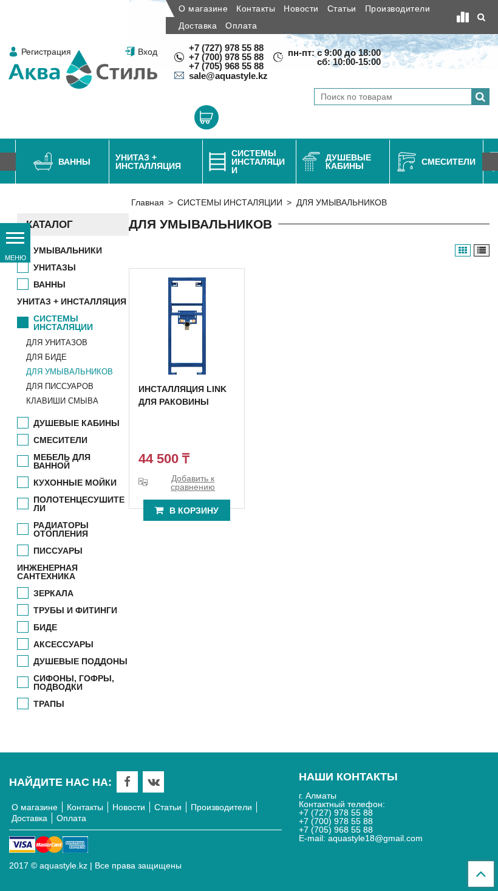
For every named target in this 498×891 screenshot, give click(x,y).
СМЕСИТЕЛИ (60, 440)
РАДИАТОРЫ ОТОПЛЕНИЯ (61, 529)
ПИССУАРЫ (58, 551)
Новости (301, 8)
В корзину (194, 510)
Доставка (198, 25)
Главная (147, 202)
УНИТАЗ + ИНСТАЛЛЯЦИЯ (71, 301)
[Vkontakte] (154, 782)
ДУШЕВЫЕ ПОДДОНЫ (80, 661)
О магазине (203, 8)
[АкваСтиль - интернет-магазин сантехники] (83, 69)
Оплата (241, 25)
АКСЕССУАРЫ (63, 644)
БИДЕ (45, 627)
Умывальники (67, 250)
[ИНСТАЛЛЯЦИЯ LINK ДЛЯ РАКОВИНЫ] (186, 326)
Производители (398, 8)
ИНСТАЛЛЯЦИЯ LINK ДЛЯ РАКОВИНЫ (182, 395)
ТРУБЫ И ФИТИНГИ (75, 610)
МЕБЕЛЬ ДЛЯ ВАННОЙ (61, 461)
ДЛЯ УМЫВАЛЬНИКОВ (69, 371)
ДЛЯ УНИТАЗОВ (56, 342)
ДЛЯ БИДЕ (46, 357)
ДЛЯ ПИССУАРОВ (60, 386)
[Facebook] (127, 782)
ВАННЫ (49, 284)
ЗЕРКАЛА (53, 593)
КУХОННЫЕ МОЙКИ (75, 482)
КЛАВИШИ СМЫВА (62, 400)
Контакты (255, 8)
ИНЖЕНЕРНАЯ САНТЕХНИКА (47, 572)
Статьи (341, 8)
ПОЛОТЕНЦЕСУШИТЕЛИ (78, 504)
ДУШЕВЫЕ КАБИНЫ (76, 423)
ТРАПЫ (48, 704)
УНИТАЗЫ (54, 267)
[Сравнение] (462, 17)
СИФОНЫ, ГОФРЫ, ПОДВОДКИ (73, 682)
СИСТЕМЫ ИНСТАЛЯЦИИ (229, 202)
